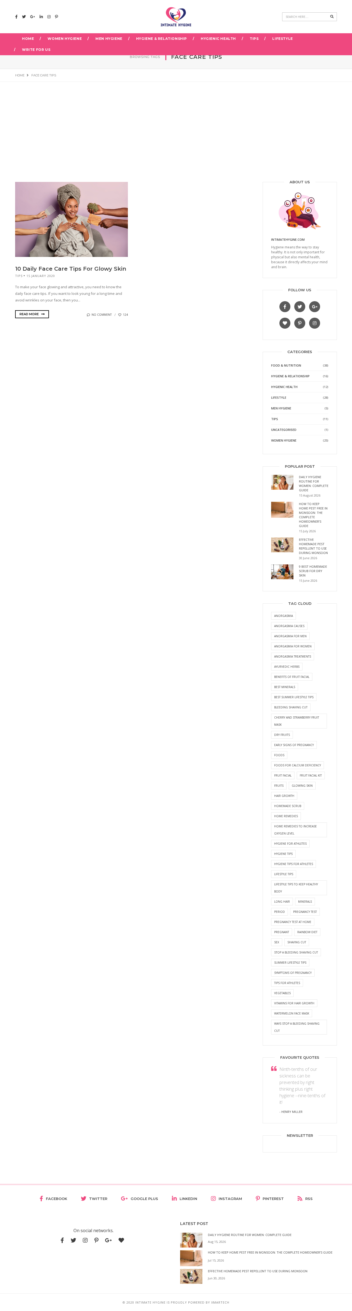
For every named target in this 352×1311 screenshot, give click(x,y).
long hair (282, 901)
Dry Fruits (282, 735)
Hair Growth (284, 796)
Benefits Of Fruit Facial (291, 677)
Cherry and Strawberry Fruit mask (296, 721)
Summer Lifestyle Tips (290, 962)
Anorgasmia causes (289, 626)
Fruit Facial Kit (311, 775)
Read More (30, 314)
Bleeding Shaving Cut (290, 707)
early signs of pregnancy (294, 745)
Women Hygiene (65, 39)
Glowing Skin (302, 786)
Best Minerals (284, 687)
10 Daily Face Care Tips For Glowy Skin (70, 268)
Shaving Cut (296, 942)
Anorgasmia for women (293, 646)
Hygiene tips (283, 854)
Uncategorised (283, 430)
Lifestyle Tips (283, 874)
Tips (254, 39)
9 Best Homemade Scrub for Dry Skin (313, 570)
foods (279, 755)
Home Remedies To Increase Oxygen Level (295, 829)
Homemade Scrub (287, 806)
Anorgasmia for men (290, 636)
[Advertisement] (176, 123)
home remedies (286, 816)
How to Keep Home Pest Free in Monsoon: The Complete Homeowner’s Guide (313, 515)
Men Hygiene (108, 39)
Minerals (305, 901)
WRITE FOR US (36, 50)
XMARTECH (220, 1302)
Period (279, 912)
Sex (276, 942)
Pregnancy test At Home (292, 922)
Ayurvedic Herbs (286, 667)
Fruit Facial (283, 775)
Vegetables (282, 993)
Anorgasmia (283, 616)
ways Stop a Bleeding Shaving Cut (297, 1027)
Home (28, 39)
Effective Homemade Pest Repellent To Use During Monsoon (313, 546)
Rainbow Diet (307, 932)
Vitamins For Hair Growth (294, 1003)
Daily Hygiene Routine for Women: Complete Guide (313, 483)
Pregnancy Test (305, 912)
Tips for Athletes (287, 983)
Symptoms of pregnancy (293, 973)
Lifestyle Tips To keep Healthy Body (296, 887)
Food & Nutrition (286, 365)
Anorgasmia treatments (292, 656)
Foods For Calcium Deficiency (297, 765)
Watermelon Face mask (291, 1013)
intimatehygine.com (288, 239)
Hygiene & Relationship (161, 39)
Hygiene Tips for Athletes (293, 864)
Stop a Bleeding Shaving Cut (296, 952)
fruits (279, 786)
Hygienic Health (218, 39)
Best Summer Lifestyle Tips (294, 697)
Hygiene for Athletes (290, 844)
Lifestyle (282, 39)
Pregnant (281, 932)
